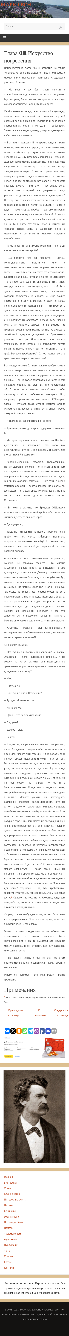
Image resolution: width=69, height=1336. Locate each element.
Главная (8, 1177)
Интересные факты (15, 1199)
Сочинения (10, 1211)
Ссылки (8, 1256)
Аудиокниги (11, 1239)
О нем (7, 1188)
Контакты (9, 1267)
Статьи (8, 1262)
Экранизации (11, 1216)
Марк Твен (16, 4)
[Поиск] (60, 27)
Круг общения (12, 1194)
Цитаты (8, 1205)
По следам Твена (13, 1222)
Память (8, 1228)
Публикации (11, 1245)
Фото (7, 1250)
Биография (10, 1182)
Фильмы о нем (12, 1234)
